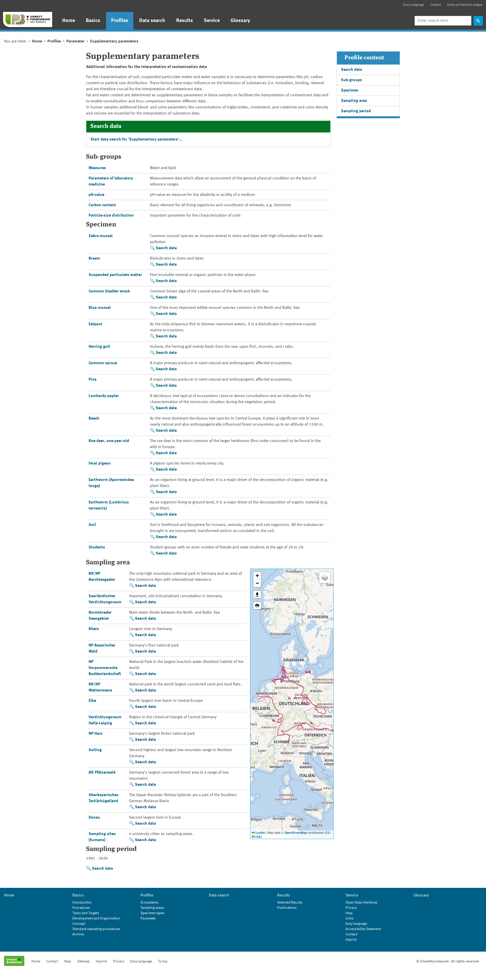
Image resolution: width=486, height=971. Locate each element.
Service (212, 20)
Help (349, 913)
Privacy (351, 908)
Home (68, 20)
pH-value (96, 195)
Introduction (82, 902)
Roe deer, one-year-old (109, 441)
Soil (92, 525)
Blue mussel (100, 308)
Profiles (119, 20)
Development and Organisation (96, 918)
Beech (94, 419)
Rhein (94, 629)
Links (350, 918)
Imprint (351, 939)
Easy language (356, 924)
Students (97, 547)
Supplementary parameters (114, 41)
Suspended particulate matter (115, 275)
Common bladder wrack (109, 291)
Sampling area (354, 101)
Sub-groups (351, 80)
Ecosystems (149, 902)
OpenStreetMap (295, 832)
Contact (435, 5)
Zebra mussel (101, 236)
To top (163, 961)
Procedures (81, 908)
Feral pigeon (100, 463)
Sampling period (356, 111)
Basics (93, 20)
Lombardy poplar (104, 396)
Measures (97, 168)
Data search (152, 20)
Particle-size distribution (111, 216)
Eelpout (95, 324)
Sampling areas (152, 908)
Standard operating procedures (96, 929)
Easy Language (413, 5)
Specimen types (152, 913)
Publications (287, 908)
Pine (92, 380)
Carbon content (102, 205)
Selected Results (289, 902)
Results (184, 20)
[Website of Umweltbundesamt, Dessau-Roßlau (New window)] (14, 961)
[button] (257, 576)
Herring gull (99, 347)
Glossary (240, 20)
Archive (78, 934)
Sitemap (83, 961)
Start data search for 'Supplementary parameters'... (136, 139)
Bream (94, 259)
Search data (166, 248)
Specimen (349, 90)
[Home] (27, 19)
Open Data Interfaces (361, 902)
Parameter (75, 41)
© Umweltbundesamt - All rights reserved (447, 961)
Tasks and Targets (85, 913)
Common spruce (103, 363)
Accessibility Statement (363, 929)
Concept (78, 924)
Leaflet (260, 832)
